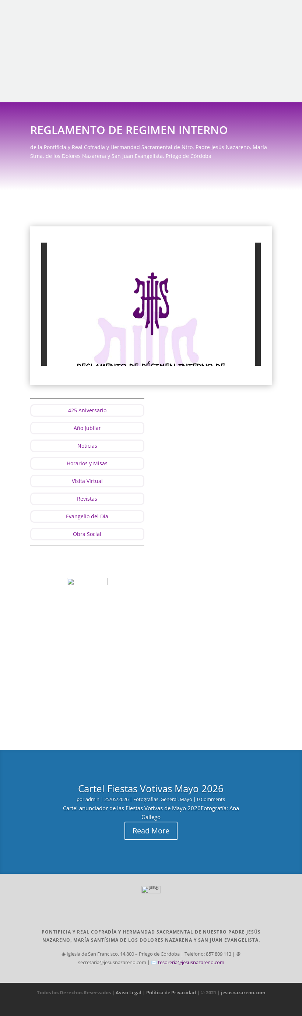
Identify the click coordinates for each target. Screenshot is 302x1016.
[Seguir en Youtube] (280, 12)
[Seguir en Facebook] (243, 12)
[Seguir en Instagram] (268, 12)
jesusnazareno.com (243, 992)
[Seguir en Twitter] (255, 12)
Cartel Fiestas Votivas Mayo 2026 (151, 788)
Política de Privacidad (171, 992)
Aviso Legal (129, 992)
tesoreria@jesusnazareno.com (191, 962)
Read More (151, 831)
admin (92, 799)
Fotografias (145, 799)
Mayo (186, 799)
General (169, 799)
